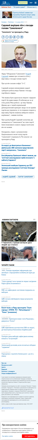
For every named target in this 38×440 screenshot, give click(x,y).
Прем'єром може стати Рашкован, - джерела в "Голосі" (18, 320)
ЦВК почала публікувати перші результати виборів (17, 300)
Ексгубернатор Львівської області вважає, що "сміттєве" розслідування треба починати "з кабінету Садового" (19, 157)
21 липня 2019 (19, 22)
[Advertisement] (19, 197)
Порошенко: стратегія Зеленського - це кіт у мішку (17, 355)
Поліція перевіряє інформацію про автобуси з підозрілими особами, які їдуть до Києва (18, 272)
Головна (4, 22)
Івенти (4, 367)
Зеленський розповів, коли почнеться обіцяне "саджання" (19, 346)
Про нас (4, 363)
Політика (11, 22)
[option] (19, 14)
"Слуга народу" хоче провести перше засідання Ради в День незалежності (19, 282)
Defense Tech (6, 7)
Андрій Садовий (8, 177)
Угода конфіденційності (9, 373)
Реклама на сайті (7, 365)
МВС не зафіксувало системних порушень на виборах (18, 291)
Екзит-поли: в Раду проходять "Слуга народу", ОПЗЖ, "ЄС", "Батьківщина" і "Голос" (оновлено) (16, 309)
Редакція (4, 369)
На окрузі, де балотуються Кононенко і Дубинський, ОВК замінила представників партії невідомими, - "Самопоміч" (17, 147)
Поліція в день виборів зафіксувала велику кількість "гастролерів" (17, 337)
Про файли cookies (7, 436)
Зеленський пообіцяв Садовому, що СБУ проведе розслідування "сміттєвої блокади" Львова (18, 167)
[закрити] (37, 423)
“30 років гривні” (19, 7)
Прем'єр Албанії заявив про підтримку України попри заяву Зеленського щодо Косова (24, 14)
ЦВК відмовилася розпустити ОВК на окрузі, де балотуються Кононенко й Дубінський (18, 328)
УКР (31, 3)
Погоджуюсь (30, 436)
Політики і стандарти (8, 371)
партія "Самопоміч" (25, 177)
